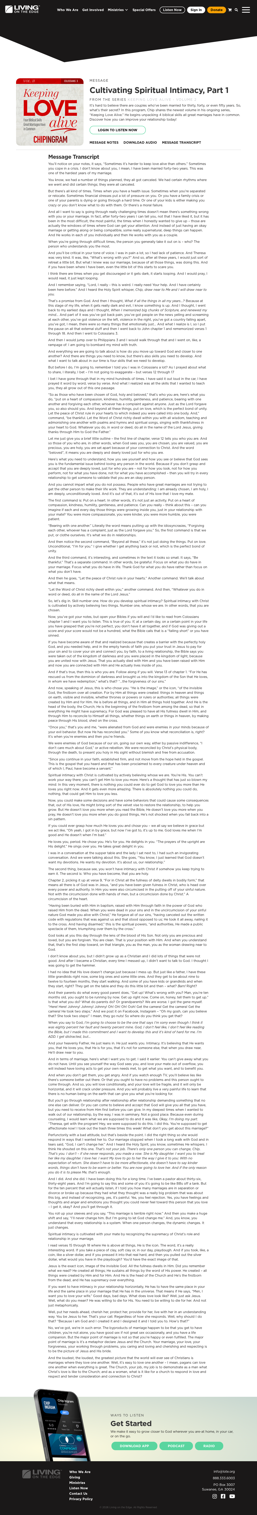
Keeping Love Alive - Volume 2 (162, 99)
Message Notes (104, 142)
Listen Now (78, 1488)
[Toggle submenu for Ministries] (126, 10)
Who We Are (80, 1472)
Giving (74, 1477)
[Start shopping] (229, 10)
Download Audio (140, 142)
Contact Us (78, 1493)
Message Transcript (181, 142)
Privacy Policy (81, 1499)
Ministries (77, 1482)
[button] (235, 10)
